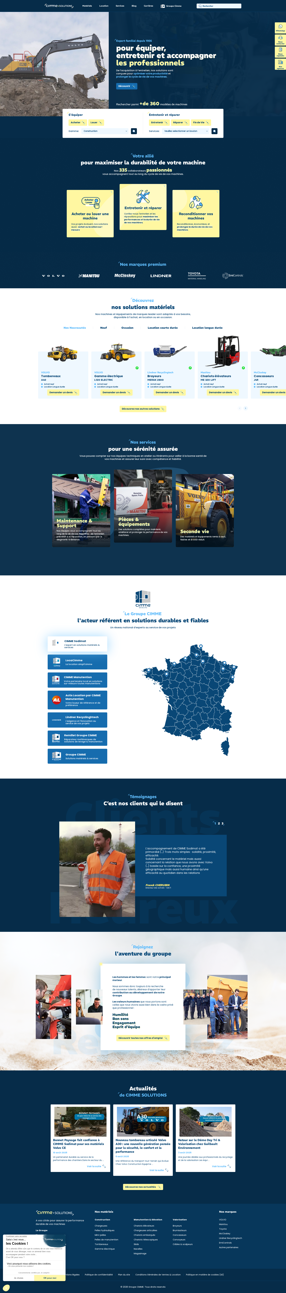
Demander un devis (61, 392)
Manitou (223, 1224)
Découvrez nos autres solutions (141, 408)
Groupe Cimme (173, 6)
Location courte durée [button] (163, 327)
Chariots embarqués (144, 1235)
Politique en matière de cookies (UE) (205, 1274)
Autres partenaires (228, 1247)
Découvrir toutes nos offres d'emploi (141, 1038)
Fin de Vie (198, 122)
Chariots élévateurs (144, 1225)
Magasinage (140, 1253)
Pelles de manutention (106, 1239)
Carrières (148, 5)
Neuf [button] (103, 327)
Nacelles (138, 1248)
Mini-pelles (100, 1235)
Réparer (178, 122)
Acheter (75, 122)
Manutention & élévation (148, 1219)
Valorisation (180, 1219)
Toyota (223, 1228)
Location (103, 5)
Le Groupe (42, 1230)
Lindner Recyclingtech (230, 1238)
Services (120, 5)
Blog (134, 5)
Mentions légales (71, 1274)
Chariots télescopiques (146, 1239)
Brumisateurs (179, 1230)
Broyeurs (177, 1225)
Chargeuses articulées (145, 1230)
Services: (154, 131)
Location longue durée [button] (207, 327)
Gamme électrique (105, 1248)
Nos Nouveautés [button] (75, 327)
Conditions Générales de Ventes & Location (158, 1274)
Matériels (87, 5)
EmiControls (225, 1242)
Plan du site (124, 1274)
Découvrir (124, 86)
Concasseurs (179, 1235)
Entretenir (157, 122)
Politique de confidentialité (99, 1274)
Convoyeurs (179, 1239)
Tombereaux (101, 1244)
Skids (136, 1244)
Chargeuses (101, 1225)
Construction (102, 1219)
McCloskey (224, 1233)
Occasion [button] (127, 327)
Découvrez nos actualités (140, 1187)
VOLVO (222, 1219)
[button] (245, 408)
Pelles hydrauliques (104, 1230)
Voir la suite (94, 1166)
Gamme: (74, 131)
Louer (94, 122)
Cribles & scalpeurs (183, 1244)
